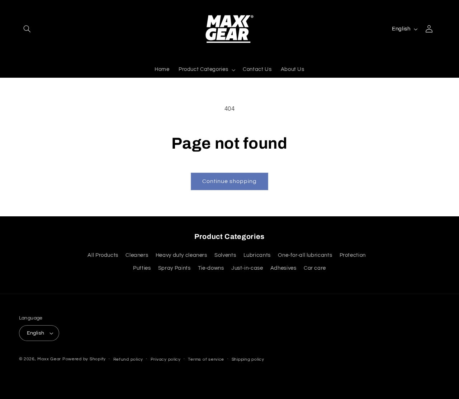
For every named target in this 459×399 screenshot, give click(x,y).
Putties (142, 268)
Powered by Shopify (84, 359)
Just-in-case (247, 268)
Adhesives (283, 268)
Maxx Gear (49, 359)
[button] (27, 29)
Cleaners (137, 255)
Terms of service (206, 359)
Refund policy (128, 359)
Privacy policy (166, 359)
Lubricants (257, 255)
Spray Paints (174, 268)
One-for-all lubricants (305, 255)
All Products (102, 255)
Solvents (225, 255)
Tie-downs (211, 268)
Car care (315, 268)
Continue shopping (229, 181)
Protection (353, 255)
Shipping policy (248, 359)
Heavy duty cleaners (181, 255)
